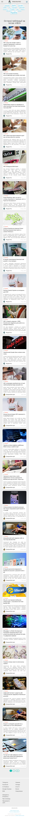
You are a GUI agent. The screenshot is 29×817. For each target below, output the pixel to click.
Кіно (15, 10)
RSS (3, 791)
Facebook (5, 784)
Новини (18, 782)
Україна (13, 13)
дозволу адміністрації (20, 815)
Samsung (21, 7)
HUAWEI (4, 7)
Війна (17, 9)
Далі (17, 770)
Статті (17, 786)
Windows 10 (5, 9)
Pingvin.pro (16, 1)
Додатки (22, 9)
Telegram (5, 782)
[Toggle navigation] (2, 2)
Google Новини (6, 789)
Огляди (18, 784)
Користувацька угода (14, 810)
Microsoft (14, 7)
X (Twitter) (5, 786)
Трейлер (19, 10)
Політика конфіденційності (14, 811)
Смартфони (19, 791)
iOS (9, 7)
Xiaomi (12, 9)
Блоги (17, 789)
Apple (14, 5)
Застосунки (9, 10)
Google (20, 5)
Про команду (6, 798)
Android (7, 5)
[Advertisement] (14, 17)
